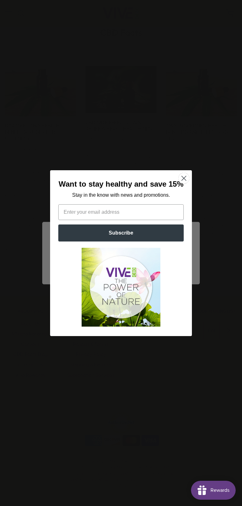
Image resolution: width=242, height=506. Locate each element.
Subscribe (121, 233)
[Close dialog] (183, 178)
